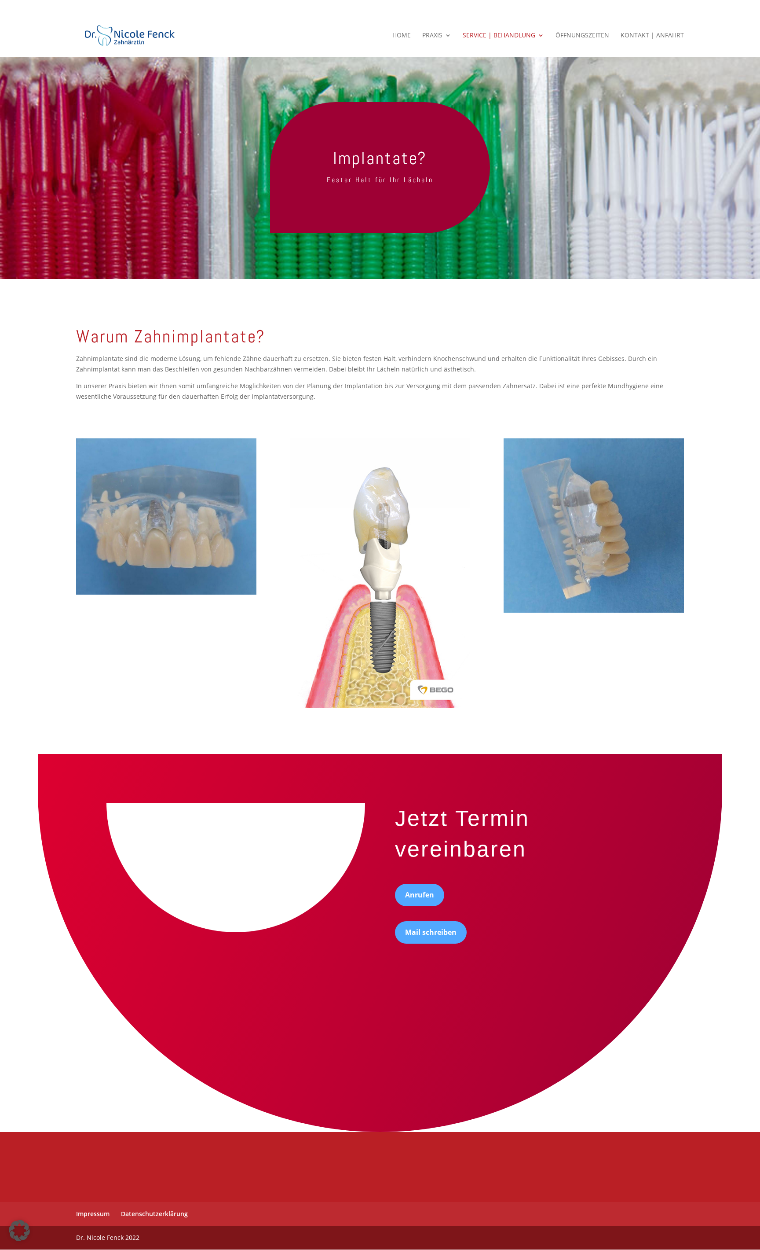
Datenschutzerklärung (154, 1214)
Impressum (93, 1214)
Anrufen (419, 895)
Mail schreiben (431, 932)
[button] (19, 1230)
